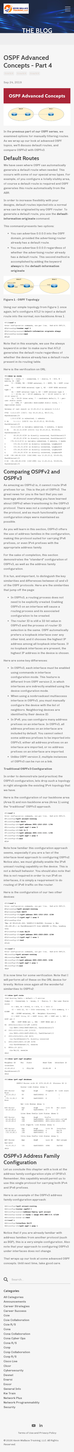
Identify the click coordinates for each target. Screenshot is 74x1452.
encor (8, 1384)
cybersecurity (13, 1370)
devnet (8, 1375)
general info (12, 1389)
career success (15, 1311)
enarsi (8, 1379)
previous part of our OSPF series (35, 131)
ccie (7, 1315)
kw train (10, 1393)
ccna (7, 1329)
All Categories (14, 1297)
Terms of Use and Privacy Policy (37, 1432)
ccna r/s (21, 73)
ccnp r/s (34, 73)
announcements (15, 1301)
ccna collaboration (17, 1334)
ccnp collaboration (17, 1352)
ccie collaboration (16, 1320)
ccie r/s (9, 73)
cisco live (10, 1361)
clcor (7, 1366)
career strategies (17, 1306)
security (9, 1407)
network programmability (21, 1402)
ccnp (7, 1347)
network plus (13, 1398)
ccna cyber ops (15, 1338)
